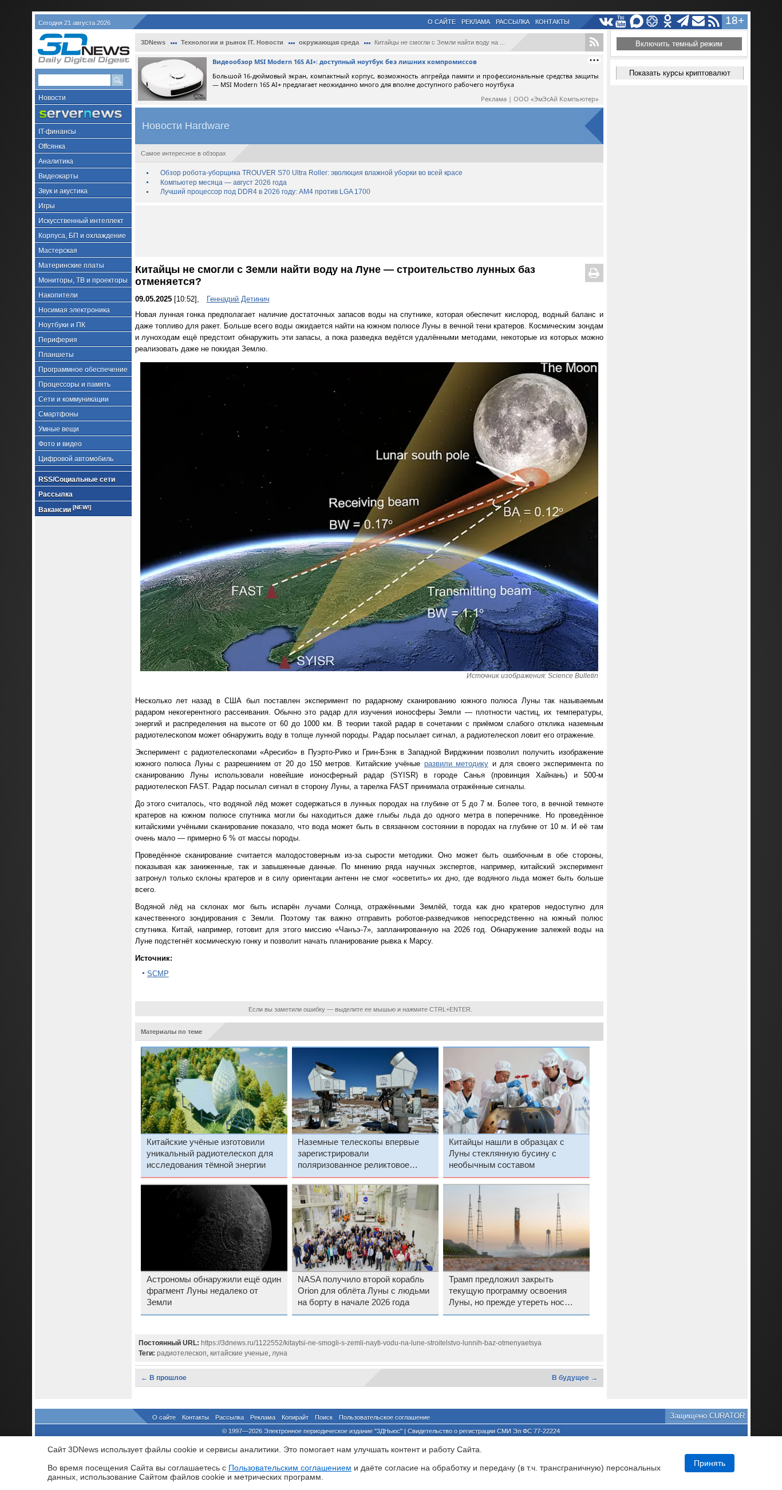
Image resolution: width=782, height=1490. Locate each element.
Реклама (475, 21)
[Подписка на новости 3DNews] (698, 21)
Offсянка (51, 146)
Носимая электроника (74, 310)
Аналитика (55, 161)
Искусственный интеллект (81, 221)
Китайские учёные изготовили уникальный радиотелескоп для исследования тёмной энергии (210, 1154)
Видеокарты (58, 176)
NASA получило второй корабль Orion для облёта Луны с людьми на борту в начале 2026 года (363, 1291)
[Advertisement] (369, 231)
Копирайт (295, 1417)
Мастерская (57, 251)
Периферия (57, 340)
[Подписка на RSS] (714, 21)
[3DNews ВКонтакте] (606, 21)
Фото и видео (60, 444)
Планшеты (56, 355)
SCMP (158, 973)
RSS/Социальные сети (76, 479)
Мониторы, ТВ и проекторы (83, 280)
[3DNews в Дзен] (652, 21)
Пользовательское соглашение (384, 1417)
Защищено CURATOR (707, 1416)
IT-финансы (57, 132)
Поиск (324, 1417)
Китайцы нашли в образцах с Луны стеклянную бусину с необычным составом (506, 1154)
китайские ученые (239, 1353)
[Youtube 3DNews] (621, 21)
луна (279, 1353)
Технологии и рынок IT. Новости (232, 42)
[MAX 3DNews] (637, 21)
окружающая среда (329, 42)
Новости (52, 98)
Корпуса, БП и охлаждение (82, 236)
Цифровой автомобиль (75, 459)
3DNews (153, 42)
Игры (46, 206)
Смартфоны (58, 414)
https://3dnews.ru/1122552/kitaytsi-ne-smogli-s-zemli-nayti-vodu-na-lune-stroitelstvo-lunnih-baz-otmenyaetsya (371, 1343)
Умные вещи (58, 429)
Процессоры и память (74, 385)
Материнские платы (71, 265)
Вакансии (64, 509)
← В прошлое (164, 1378)
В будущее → (575, 1378)
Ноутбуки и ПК (61, 325)
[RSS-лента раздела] (594, 42)
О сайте (442, 21)
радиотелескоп (182, 1353)
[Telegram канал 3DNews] (683, 21)
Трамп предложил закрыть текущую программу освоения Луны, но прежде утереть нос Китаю (508, 1291)
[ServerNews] (83, 114)
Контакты (552, 21)
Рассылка (513, 21)
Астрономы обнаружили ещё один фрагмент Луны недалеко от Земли (214, 1291)
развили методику (456, 763)
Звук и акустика (63, 191)
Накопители (58, 295)
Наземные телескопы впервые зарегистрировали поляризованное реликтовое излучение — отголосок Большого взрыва (365, 1154)
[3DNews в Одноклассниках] (668, 21)
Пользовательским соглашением (289, 1467)
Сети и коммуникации (73, 399)
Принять (709, 1463)
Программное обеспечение (83, 370)
